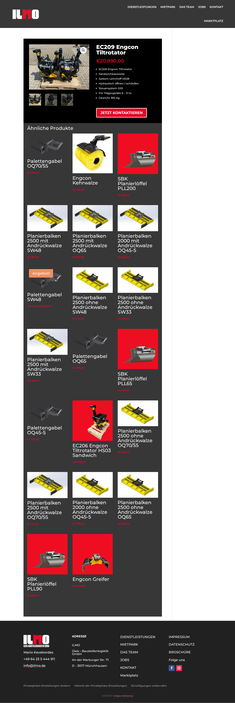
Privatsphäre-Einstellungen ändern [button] (47, 685)
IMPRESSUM (179, 637)
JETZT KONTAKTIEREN (121, 113)
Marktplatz (213, 21)
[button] (83, 50)
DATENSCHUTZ (182, 644)
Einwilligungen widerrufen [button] (149, 685)
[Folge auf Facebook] (172, 668)
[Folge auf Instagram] (179, 668)
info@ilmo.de (35, 666)
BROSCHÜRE (180, 652)
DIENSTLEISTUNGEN (142, 7)
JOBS (202, 7)
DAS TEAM (186, 7)
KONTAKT (216, 7)
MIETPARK (167, 7)
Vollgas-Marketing (123, 695)
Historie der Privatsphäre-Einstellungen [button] (100, 685)
